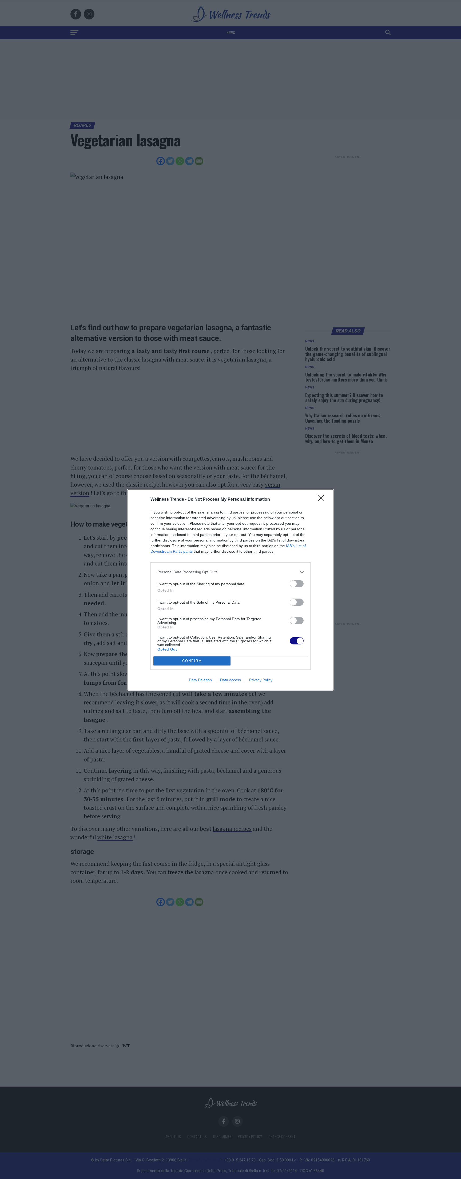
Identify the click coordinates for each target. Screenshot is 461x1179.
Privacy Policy (260, 680)
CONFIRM (192, 661)
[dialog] (230, 589)
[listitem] (230, 572)
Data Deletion (200, 680)
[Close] (323, 500)
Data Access (230, 680)
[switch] (297, 583)
